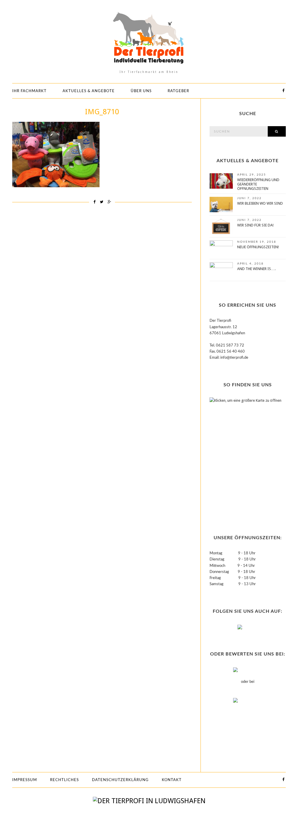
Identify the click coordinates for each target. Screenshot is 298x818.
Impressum (24, 780)
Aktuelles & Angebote (89, 91)
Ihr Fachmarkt (29, 91)
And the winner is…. (256, 269)
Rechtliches (64, 780)
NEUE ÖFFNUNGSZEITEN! (258, 247)
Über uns (141, 91)
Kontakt (172, 780)
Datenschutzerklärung (120, 780)
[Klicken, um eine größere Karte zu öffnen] (246, 455)
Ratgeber (178, 91)
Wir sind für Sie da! (255, 225)
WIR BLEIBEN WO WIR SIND (260, 203)
